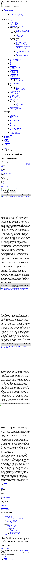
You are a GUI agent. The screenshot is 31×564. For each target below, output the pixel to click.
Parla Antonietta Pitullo (15, 532)
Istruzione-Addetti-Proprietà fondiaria (15, 518)
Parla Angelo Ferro (14, 533)
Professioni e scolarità (12, 521)
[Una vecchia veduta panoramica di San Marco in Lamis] (16, 214)
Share (2, 166)
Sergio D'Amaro (13, 162)
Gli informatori (13, 530)
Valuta (2, 191)
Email (28, 164)
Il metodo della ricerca (9, 522)
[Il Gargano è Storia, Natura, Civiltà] (9, 5)
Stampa (28, 163)
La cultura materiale (11, 526)
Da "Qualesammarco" (9, 534)
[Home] (4, 9)
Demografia (9, 517)
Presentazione (7, 514)
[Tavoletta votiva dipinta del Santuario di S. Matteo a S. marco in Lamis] (16, 370)
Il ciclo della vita (10, 528)
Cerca (2, 6)
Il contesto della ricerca (9, 516)
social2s (7, 187)
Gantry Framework (23, 550)
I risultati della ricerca (12, 525)
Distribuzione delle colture (13, 520)
